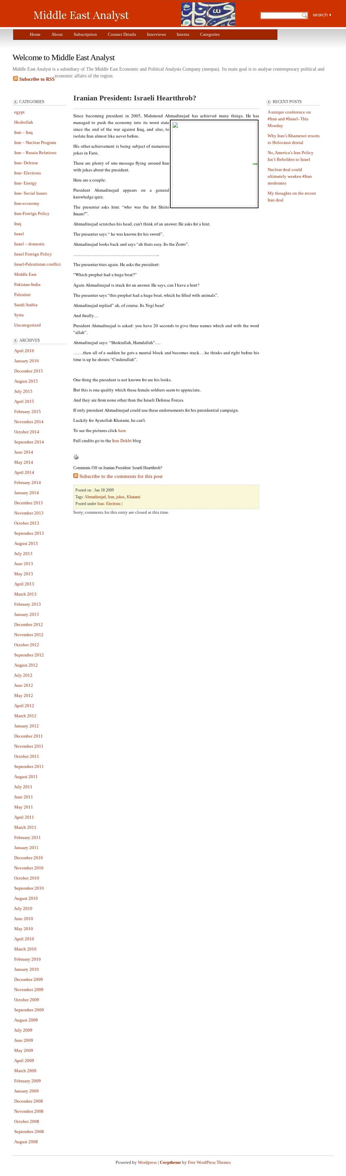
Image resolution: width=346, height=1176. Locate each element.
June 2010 (23, 918)
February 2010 (27, 959)
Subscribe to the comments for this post (120, 476)
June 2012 (23, 685)
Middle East (25, 274)
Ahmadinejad (95, 497)
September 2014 (29, 442)
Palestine (22, 294)
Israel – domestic (29, 243)
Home (35, 34)
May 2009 (23, 1050)
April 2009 (24, 1060)
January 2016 (26, 360)
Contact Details (122, 34)
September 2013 (29, 533)
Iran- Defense (26, 162)
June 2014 (23, 452)
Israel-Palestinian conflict (37, 264)
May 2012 (23, 695)
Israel (19, 233)
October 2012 (26, 644)
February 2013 (27, 604)
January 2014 (26, 492)
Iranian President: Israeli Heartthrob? (134, 98)
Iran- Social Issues (30, 193)
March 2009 (25, 1070)
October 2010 (26, 878)
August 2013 (26, 543)
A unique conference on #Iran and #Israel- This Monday (289, 119)
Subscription (85, 34)
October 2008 (26, 1121)
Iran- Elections (27, 172)
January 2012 (26, 725)
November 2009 (29, 989)
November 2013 (29, 512)
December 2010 (28, 857)
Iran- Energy (25, 183)
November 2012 (29, 634)
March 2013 (25, 594)
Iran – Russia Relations (35, 152)
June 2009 (23, 1040)
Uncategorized (27, 325)
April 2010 (24, 938)
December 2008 (28, 1101)
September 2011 (29, 766)
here (122, 430)
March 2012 (25, 715)
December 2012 (28, 624)
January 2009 (26, 1091)
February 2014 (27, 482)
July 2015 (23, 391)
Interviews (156, 34)
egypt (19, 112)
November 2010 (29, 867)
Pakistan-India (27, 284)
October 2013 (26, 523)
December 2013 (28, 502)
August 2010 (26, 898)
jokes (120, 497)
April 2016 (24, 350)
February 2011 (27, 837)
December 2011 (28, 736)
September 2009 (29, 1009)
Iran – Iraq (23, 132)
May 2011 (23, 807)
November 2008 (29, 1111)
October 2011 (26, 756)
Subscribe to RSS (36, 79)
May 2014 (23, 462)
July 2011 (23, 786)
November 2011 (29, 746)
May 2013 (23, 573)
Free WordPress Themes (209, 1162)
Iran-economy (27, 203)
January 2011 (26, 847)
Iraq (17, 223)
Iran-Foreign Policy (32, 213)
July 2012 (23, 675)
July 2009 (23, 1030)
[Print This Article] (76, 457)
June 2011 (23, 796)
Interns (183, 34)
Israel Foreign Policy (33, 254)
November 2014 (29, 421)
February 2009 (27, 1080)
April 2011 (24, 817)
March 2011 (25, 827)
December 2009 (28, 979)
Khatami (133, 497)
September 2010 (29, 888)
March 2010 (25, 949)
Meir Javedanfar (141, 13)
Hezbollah (23, 122)
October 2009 (26, 999)
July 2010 (23, 908)
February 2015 (27, 411)
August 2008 (26, 1141)
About (57, 34)
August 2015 (26, 381)
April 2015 (24, 401)
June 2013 (23, 563)
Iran (111, 497)
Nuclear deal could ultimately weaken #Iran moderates (290, 176)
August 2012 (26, 665)
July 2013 (23, 553)
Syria (19, 314)
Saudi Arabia (26, 304)
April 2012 (24, 705)
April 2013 (24, 583)
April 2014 (24, 472)
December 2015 (28, 371)
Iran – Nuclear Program (35, 142)
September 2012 (29, 654)
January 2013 (26, 614)
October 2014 (26, 431)
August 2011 (26, 776)
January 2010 (26, 969)
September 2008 (29, 1131)
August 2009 (26, 1020)
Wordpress (147, 1162)
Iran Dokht (122, 440)
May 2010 (23, 928)
